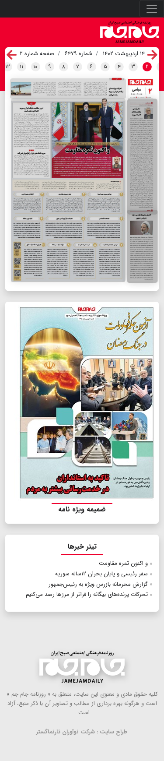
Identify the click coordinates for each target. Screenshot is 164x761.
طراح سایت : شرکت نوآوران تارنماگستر (82, 731)
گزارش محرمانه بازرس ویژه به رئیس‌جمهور (98, 584)
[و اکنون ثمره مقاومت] (68, 190)
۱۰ (35, 66)
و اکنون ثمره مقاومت (123, 563)
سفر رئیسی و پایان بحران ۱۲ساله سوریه (101, 573)
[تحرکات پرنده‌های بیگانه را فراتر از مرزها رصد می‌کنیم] (68, 88)
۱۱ (21, 66)
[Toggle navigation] (152, 9)
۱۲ (7, 66)
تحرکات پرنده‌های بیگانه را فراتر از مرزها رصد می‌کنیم (87, 594)
